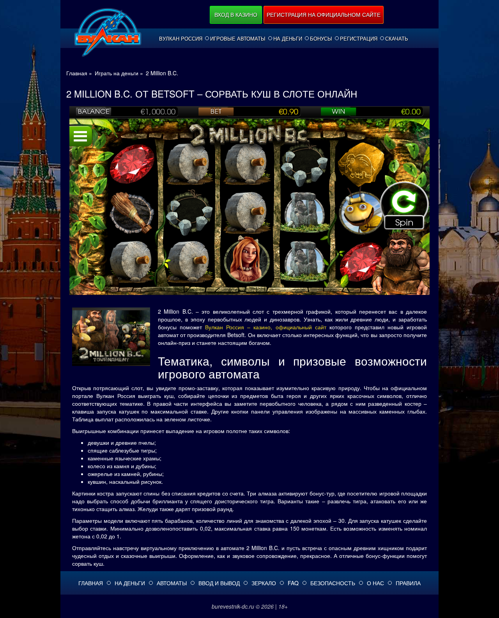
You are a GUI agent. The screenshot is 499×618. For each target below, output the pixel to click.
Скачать (396, 38)
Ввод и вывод (219, 583)
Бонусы (321, 38)
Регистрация (358, 38)
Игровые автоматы (237, 38)
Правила (408, 583)
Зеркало (263, 583)
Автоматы (172, 583)
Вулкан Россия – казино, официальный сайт (265, 327)
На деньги (287, 38)
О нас (375, 583)
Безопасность (332, 583)
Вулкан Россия (180, 38)
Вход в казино (235, 14)
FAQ (293, 583)
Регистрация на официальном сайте (323, 14)
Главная (90, 583)
